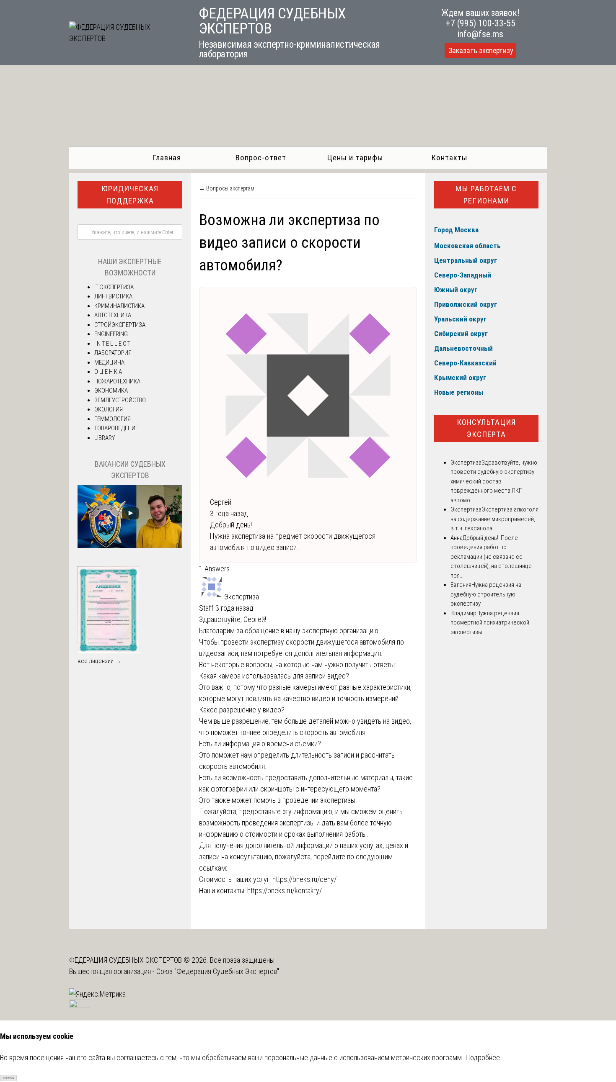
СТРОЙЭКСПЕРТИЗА (119, 325)
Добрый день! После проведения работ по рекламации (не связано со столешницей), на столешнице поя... (491, 556)
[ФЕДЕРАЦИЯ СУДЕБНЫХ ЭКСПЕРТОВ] (124, 38)
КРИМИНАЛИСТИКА (119, 306)
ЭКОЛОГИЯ (108, 409)
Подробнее (482, 1057)
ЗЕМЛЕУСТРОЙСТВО (120, 400)
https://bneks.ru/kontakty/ (284, 890)
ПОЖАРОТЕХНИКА (117, 381)
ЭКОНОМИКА (111, 390)
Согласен (8, 1078)
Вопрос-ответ (261, 157)
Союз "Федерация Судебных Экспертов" (217, 971)
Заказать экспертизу (480, 50)
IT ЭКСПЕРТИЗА (114, 287)
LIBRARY (104, 438)
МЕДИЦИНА (109, 362)
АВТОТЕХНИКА (112, 315)
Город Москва (456, 230)
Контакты (449, 157)
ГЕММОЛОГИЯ (112, 419)
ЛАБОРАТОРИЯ (113, 353)
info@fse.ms (480, 34)
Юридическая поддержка (129, 195)
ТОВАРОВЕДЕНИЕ (116, 428)
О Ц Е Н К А (108, 371)
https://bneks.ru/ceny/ (304, 879)
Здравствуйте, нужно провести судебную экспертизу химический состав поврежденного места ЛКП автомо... (493, 481)
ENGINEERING (111, 334)
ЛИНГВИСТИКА (113, 296)
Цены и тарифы (355, 157)
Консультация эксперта (486, 428)
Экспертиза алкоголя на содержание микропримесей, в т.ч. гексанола (494, 519)
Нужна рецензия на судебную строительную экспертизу (485, 594)
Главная (166, 157)
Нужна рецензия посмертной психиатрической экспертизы (489, 622)
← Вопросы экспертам (226, 188)
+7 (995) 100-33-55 (480, 23)
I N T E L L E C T (112, 343)
